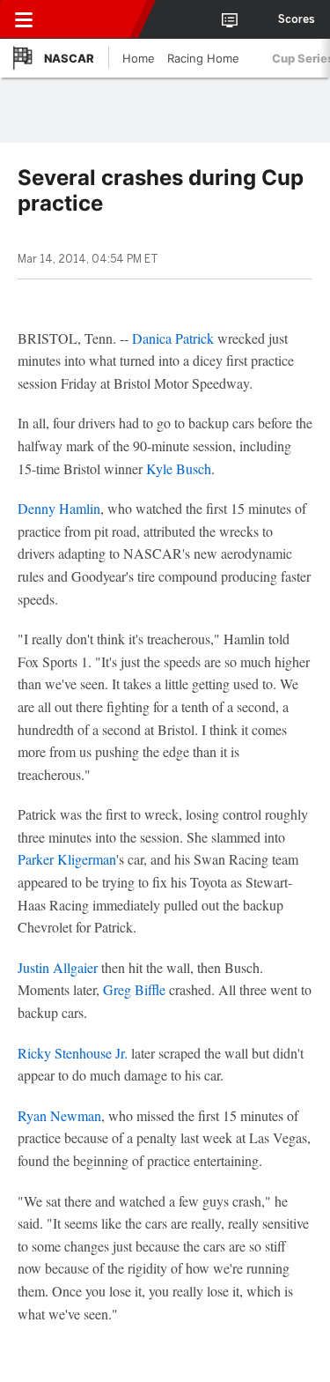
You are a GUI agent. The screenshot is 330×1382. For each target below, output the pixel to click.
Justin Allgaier (58, 967)
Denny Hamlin (59, 508)
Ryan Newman (59, 1115)
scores (296, 19)
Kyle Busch (178, 468)
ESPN (94, 19)
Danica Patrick (173, 338)
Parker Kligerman (67, 859)
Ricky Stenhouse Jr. (73, 1053)
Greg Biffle (134, 989)
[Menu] (24, 19)
